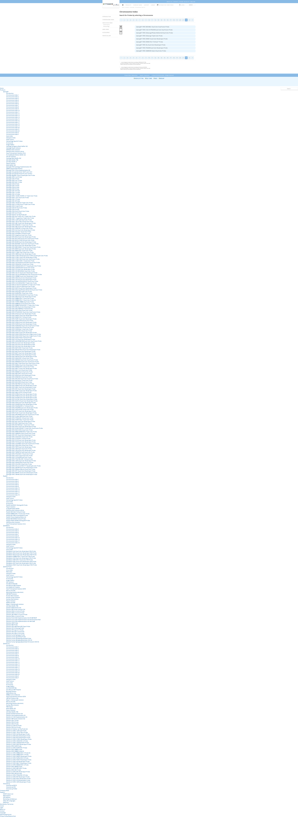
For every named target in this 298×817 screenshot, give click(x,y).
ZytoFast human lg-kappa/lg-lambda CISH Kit (19, 640)
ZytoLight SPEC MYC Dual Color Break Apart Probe (20, 389)
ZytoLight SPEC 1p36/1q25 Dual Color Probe (19, 220)
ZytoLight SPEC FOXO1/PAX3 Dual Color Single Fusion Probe (23, 334)
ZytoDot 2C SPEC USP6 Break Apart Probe (18, 782)
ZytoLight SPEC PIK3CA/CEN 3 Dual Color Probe (20, 409)
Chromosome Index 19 (12, 126)
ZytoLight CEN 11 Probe (13, 192)
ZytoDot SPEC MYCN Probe (14, 773)
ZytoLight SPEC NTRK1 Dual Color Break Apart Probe (21, 391)
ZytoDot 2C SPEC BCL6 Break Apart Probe (18, 737)
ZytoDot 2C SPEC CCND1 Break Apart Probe (19, 739)
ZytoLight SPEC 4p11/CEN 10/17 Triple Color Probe (21, 216)
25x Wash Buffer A (11, 162)
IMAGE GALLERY (106, 35)
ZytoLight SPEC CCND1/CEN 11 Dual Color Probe (20, 261)
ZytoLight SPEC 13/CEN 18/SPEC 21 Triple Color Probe (21, 196)
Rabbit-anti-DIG (10, 602)
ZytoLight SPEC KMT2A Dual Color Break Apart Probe (21, 356)
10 (149, 20)
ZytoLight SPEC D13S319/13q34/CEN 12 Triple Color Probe (23, 285)
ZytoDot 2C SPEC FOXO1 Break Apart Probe (18, 760)
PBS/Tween (9, 707)
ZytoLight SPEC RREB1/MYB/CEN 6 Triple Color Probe (21, 432)
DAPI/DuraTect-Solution (13, 150)
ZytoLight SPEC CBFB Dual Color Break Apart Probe (21, 254)
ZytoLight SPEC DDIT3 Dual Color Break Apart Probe (21, 288)
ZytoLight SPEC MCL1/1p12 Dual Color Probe (19, 370)
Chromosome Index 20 (12, 127)
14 (161, 20)
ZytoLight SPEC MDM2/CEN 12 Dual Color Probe (20, 367)
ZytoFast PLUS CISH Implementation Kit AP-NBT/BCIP (21, 618)
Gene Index (9, 136)
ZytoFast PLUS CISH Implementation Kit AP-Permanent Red (23, 619)
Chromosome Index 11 (12, 112)
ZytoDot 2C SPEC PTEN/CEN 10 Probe (17, 775)
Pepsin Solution (10, 163)
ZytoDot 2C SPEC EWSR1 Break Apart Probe (18, 756)
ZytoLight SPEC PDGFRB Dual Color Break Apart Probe (22, 408)
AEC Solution (10, 582)
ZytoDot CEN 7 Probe (12, 720)
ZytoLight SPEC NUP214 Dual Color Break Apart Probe (22, 401)
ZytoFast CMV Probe (12, 623)
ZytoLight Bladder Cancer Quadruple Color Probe (20, 175)
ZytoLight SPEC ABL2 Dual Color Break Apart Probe (21, 226)
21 (183, 20)
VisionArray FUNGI (11, 789)
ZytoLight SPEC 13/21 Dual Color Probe (17, 197)
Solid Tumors (10, 139)
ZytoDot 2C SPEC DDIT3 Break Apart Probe (18, 744)
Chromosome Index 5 (12, 102)
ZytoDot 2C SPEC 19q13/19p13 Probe (17, 732)
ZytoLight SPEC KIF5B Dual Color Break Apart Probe (21, 355)
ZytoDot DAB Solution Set (13, 608)
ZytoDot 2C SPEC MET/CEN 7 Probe (16, 768)
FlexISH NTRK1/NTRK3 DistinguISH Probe (18, 520)
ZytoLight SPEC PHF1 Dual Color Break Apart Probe (21, 411)
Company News (4, 790)
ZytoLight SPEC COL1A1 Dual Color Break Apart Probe (21, 273)
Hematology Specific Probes (14, 141)
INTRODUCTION (106, 16)
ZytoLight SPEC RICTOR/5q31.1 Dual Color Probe (20, 425)
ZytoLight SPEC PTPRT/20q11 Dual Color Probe (19, 420)
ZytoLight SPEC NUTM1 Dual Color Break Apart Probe (21, 399)
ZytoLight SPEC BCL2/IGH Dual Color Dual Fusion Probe (22, 238)
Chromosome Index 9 (12, 109)
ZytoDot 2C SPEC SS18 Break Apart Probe (18, 780)
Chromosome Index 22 (12, 131)
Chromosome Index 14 (12, 117)
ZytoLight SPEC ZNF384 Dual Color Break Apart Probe (21, 467)
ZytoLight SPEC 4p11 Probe (14, 182)
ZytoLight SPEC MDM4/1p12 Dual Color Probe (19, 372)
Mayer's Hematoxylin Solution (15, 604)
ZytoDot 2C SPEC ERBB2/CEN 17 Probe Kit (18, 753)
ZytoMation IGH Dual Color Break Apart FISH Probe (21, 558)
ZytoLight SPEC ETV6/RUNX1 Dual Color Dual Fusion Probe (23, 312)
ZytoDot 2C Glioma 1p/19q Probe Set (17, 729)
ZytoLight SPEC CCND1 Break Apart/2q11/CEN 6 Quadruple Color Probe (27, 256)
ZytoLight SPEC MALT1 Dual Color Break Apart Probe (21, 368)
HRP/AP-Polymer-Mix (12, 698)
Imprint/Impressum (5, 814)
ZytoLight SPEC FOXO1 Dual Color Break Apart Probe (21, 332)
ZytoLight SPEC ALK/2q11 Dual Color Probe (18, 232)
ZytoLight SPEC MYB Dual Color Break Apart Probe (20, 375)
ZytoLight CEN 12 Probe (13, 194)
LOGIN (182, 5)
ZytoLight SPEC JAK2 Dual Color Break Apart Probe (20, 351)
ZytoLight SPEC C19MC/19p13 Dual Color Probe (20, 252)
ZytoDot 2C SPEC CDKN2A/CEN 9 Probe (17, 743)
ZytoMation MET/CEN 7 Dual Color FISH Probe (19, 560)
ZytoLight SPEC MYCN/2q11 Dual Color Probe (19, 380)
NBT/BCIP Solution (11, 594)
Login (1, 807)
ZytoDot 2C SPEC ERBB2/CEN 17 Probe (17, 754)
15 (164, 20)
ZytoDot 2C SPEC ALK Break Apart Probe (18, 734)
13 (158, 20)
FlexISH (5, 476)
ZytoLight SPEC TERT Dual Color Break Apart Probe (21, 447)
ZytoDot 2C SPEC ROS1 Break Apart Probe (18, 778)
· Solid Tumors (106, 24)
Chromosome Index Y (12, 134)
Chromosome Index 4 (12, 100)
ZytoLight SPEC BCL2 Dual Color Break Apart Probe (21, 237)
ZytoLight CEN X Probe (12, 209)
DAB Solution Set (11, 693)
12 (155, 20)
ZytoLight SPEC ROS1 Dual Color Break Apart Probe (21, 426)
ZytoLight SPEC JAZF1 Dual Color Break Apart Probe (21, 353)
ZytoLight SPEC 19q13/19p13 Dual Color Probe (19, 221)
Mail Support (7, 795)
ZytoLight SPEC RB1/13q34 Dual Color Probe (19, 423)
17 (170, 20)
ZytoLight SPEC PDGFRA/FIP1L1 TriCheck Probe (19, 406)
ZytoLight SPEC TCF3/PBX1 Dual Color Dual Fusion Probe (22, 443)
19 (176, 20)
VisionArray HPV (11, 787)
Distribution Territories (6, 804)
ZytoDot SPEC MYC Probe (13, 770)
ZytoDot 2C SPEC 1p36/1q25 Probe (16, 731)
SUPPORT (146, 5)
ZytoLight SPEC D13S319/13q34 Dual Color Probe (20, 286)
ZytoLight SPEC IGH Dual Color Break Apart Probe (20, 344)
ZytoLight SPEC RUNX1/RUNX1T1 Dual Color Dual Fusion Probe (24, 428)
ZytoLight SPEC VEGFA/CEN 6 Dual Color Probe (19, 462)
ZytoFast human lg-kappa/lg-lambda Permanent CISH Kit (22, 642)
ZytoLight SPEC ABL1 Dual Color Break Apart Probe (21, 223)
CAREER (153, 5)
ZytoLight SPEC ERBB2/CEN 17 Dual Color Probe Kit (21, 300)
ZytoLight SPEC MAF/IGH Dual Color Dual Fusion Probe (22, 360)
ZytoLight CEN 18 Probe (13, 201)
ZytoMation (6, 526)
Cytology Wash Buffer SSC (13, 158)
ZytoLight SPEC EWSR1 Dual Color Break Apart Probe (21, 315)
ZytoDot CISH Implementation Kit (16, 715)
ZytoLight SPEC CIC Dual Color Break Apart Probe (20, 269)
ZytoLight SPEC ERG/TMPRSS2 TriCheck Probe (19, 309)
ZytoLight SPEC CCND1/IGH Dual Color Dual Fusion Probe (23, 259)
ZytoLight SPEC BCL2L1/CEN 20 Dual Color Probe (20, 240)
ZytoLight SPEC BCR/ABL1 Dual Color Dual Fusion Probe (22, 244)
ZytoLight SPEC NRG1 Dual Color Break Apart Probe (21, 387)
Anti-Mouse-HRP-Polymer (13, 585)
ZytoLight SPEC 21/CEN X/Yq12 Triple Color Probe (20, 204)
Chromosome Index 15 (12, 119)
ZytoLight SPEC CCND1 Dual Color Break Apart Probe (21, 257)
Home (2, 88)
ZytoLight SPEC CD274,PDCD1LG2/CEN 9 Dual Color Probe (23, 262)
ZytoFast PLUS (7, 567)
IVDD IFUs (6, 802)
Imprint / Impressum (144, 75)
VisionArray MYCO (11, 785)
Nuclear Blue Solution (12, 596)
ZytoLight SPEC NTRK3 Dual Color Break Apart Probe (21, 396)
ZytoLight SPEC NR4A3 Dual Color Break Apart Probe (21, 385)
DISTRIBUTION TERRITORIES (166, 5)
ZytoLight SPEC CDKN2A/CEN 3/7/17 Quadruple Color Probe (23, 266)
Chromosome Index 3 (12, 98)
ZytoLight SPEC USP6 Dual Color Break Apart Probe (21, 461)
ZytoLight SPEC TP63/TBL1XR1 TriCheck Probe (19, 459)
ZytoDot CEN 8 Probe (12, 722)
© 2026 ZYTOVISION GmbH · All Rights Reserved (163, 75)
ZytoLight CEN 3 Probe (12, 179)
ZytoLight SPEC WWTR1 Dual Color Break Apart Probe (21, 473)
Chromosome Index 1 (12, 95)
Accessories (9, 143)
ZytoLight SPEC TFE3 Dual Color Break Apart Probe (21, 450)
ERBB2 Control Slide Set (13, 695)
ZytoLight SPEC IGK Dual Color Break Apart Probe (20, 346)
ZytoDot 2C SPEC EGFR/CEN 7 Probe (16, 748)
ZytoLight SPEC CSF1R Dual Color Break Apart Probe (21, 279)
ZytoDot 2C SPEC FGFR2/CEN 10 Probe (17, 758)
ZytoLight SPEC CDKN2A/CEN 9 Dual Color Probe (20, 268)
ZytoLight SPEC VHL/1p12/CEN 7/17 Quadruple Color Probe (23, 466)
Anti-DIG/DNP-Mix (11, 688)
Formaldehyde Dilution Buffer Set (16, 155)
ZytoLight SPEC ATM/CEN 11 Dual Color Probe (19, 225)
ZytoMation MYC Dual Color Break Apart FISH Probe (21, 561)
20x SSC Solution (11, 156)
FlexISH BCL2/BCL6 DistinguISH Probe (17, 515)
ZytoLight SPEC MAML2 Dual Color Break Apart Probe (21, 365)
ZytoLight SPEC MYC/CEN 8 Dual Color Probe (19, 382)
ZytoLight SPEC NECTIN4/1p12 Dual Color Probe (20, 384)
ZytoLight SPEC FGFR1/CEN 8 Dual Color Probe (19, 320)
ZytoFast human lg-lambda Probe (16, 637)
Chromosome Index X (12, 133)
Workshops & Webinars (10, 799)
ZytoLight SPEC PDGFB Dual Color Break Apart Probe (21, 404)
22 (186, 20)
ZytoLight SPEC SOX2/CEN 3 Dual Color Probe (19, 437)
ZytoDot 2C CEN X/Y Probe (13, 725)
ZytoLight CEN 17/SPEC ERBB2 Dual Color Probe (20, 302)
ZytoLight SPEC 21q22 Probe (14, 206)
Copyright (3, 813)
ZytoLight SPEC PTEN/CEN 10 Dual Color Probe (19, 418)
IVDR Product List (8, 794)
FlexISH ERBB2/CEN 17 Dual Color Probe (17, 514)
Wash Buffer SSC (11, 165)
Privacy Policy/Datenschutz (8, 816)
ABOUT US (169, 1)
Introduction (10, 93)
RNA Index (9, 572)
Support (2, 792)
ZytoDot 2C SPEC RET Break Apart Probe (18, 777)
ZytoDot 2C (6, 643)
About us (2, 809)
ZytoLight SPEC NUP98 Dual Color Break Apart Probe (21, 397)
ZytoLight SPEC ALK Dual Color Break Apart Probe (20, 230)
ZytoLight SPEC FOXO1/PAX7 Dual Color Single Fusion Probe (23, 336)
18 (173, 20)
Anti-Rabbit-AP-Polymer (13, 587)
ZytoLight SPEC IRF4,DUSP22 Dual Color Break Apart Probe (23, 350)
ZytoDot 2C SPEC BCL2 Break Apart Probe (18, 736)
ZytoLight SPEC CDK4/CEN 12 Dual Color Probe (19, 264)
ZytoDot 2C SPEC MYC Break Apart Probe (18, 772)
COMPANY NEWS (137, 5)
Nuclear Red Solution (12, 599)
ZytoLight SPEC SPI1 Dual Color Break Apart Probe (20, 435)
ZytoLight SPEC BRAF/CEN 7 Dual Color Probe (19, 250)
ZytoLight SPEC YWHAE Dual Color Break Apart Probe (21, 474)
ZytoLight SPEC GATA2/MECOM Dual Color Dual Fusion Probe (24, 341)
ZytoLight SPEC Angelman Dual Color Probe (19, 235)
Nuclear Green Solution (13, 597)
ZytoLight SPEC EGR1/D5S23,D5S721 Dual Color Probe (22, 295)
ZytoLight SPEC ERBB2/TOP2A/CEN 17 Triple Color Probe (22, 305)
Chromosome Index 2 (12, 97)
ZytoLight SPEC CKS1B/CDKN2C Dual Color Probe (20, 271)
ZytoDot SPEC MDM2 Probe (14, 766)
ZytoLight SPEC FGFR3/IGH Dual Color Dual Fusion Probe (22, 326)
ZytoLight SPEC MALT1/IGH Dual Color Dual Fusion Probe (22, 363)
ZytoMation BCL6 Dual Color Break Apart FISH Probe (21, 555)
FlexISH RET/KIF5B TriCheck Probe (16, 519)
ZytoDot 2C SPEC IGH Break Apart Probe (18, 761)
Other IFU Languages (9, 801)
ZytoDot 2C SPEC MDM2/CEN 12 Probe (17, 765)
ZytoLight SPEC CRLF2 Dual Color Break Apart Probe (21, 278)
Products (2, 90)
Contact (2, 811)
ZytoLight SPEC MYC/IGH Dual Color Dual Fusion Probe (22, 379)
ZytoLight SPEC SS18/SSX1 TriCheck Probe (18, 438)
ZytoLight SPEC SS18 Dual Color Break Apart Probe (21, 440)
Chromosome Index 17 (12, 122)
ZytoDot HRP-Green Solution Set (15, 609)
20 (180, 20)
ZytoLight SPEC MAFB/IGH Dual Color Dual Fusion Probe (22, 361)
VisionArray (6, 784)
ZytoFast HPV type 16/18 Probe (15, 631)
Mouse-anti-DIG (10, 590)
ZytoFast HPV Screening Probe (15, 628)
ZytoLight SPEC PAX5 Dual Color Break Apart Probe (21, 402)
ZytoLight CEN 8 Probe (12, 187)
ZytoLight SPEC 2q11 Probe (14, 180)
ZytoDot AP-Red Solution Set (14, 713)
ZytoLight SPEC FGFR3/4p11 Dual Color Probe (19, 329)
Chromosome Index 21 (12, 129)
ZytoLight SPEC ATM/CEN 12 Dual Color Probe (19, 228)
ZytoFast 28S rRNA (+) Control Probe (16, 614)
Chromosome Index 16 (12, 121)
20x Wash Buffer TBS (12, 160)
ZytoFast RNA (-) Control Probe (15, 616)
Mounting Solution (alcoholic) (14, 592)
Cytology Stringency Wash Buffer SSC (17, 146)
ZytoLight (6, 92)
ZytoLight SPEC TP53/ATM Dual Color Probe (18, 457)
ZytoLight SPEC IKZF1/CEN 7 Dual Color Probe (19, 348)
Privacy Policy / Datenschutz (130, 75)
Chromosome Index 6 (12, 103)
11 (152, 20)
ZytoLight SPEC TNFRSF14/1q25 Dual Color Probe (20, 452)
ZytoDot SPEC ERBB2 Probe (14, 749)
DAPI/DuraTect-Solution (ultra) (15, 151)
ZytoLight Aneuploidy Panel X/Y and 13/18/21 (19, 174)
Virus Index (9, 570)
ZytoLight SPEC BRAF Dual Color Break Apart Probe (21, 249)
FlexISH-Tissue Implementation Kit (16, 517)
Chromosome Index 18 (12, 124)
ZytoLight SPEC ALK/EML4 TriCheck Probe (18, 233)
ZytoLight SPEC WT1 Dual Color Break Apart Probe (20, 471)
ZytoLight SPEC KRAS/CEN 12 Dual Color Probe (19, 358)
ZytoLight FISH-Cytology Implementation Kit (19, 167)
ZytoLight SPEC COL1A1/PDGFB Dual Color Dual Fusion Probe (24, 274)
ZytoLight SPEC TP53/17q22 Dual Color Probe (19, 455)
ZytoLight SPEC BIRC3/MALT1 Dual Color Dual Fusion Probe (23, 247)
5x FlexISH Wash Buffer (13, 508)
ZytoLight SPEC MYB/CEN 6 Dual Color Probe (19, 377)
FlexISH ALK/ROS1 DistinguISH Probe (16, 505)
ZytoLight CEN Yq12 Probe (13, 213)
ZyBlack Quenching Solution (14, 168)
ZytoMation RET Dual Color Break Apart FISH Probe (21, 563)
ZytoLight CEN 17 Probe (13, 199)
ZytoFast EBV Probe (12, 625)
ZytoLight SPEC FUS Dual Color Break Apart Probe (20, 339)
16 (167, 20)
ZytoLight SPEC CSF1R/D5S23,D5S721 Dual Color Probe (22, 281)
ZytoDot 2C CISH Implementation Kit (16, 717)
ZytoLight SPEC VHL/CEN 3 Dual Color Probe (19, 464)
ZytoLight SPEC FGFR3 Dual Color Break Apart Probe (21, 324)
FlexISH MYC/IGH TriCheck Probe (15, 512)
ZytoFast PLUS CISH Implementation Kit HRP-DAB (20, 621)
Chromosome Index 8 (12, 107)
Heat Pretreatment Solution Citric (16, 153)
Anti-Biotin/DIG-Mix (11, 584)
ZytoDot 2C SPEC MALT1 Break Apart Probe (18, 763)
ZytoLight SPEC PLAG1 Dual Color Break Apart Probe (21, 413)
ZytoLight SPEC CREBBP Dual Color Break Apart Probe (21, 276)
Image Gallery (10, 144)
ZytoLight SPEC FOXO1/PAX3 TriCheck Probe (19, 338)
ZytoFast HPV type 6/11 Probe (15, 630)
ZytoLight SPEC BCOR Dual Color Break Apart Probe (21, 242)
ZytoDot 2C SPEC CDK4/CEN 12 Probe (17, 741)
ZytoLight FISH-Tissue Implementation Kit (18, 170)
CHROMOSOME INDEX (108, 19)
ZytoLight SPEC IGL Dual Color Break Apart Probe (20, 343)
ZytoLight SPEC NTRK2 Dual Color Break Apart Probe (21, 394)
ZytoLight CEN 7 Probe (12, 185)
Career (2, 806)
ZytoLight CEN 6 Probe (12, 184)
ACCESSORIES (106, 32)
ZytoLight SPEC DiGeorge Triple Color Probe (19, 291)
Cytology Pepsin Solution (13, 148)
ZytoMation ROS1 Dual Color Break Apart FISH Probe (21, 565)
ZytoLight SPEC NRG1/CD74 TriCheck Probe (18, 392)
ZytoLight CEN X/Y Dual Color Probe (16, 208)
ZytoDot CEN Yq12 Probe (13, 727)
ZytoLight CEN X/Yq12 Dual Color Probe (17, 211)
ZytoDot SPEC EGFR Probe (13, 746)
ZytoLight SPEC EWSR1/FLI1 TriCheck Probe (18, 317)
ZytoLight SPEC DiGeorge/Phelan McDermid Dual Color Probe (24, 290)
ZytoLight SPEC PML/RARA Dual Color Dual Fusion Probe (22, 414)
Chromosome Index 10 (12, 110)
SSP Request (6, 797)
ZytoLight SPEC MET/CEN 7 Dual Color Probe (19, 373)
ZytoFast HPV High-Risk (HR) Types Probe (18, 626)
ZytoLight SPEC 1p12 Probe (14, 177)
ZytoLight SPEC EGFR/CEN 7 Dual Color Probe (19, 293)
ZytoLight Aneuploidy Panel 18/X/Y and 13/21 (19, 172)
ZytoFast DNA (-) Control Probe (15, 613)
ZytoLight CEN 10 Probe (13, 191)
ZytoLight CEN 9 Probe (12, 189)
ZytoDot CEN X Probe (12, 724)
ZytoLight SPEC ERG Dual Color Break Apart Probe (20, 307)
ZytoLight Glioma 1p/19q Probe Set (16, 215)
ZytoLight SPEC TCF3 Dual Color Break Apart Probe (21, 442)
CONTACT (175, 1)
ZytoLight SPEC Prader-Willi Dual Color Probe (19, 416)
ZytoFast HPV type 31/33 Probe (15, 633)
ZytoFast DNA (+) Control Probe (15, 611)
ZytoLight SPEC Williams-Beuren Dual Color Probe (20, 469)
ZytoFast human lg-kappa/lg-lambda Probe (18, 638)
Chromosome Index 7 (12, 105)
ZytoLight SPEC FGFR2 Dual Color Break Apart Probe (21, 322)
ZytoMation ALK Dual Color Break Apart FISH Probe (21, 551)
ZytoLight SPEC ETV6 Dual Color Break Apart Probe (21, 314)
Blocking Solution (11, 691)
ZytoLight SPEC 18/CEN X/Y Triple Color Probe (19, 203)
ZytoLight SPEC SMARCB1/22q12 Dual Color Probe (20, 433)
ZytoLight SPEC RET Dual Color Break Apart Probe (20, 421)
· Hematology (105, 26)
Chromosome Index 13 (12, 115)
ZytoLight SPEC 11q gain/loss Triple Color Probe (20, 218)
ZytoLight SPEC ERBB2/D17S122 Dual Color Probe (20, 303)
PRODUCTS (128, 5)
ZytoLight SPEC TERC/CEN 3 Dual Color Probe (19, 445)
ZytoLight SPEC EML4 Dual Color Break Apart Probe (21, 297)
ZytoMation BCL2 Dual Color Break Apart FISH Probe (21, 553)
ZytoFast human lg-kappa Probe (15, 635)
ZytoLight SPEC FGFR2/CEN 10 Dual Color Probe (20, 327)
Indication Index (11, 138)
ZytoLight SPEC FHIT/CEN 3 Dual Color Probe (19, 331)
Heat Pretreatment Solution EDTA (16, 589)
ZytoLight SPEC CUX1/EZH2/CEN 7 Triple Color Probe (21, 283)
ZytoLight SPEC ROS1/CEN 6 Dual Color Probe (19, 430)
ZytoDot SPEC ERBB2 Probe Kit (15, 751)
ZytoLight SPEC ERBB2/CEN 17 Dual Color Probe (20, 298)
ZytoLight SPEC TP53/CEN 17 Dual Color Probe (19, 454)
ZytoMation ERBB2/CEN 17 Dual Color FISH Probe (20, 556)
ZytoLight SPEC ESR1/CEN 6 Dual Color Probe (19, 310)
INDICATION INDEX (107, 23)
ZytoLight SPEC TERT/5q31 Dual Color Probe (19, 449)
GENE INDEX (105, 29)
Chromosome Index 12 (12, 114)
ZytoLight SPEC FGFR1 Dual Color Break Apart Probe (21, 319)
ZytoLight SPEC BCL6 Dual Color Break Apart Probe (21, 245)
